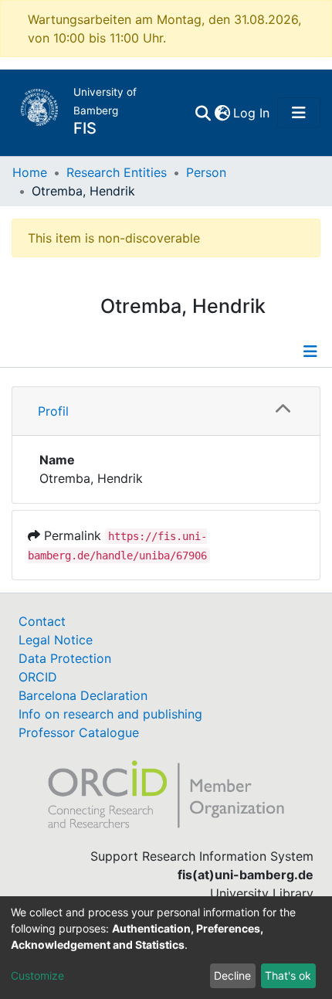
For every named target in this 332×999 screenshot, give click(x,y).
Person (206, 172)
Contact (42, 621)
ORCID (38, 677)
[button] (222, 113)
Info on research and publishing (110, 714)
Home (29, 172)
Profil (53, 411)
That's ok (288, 975)
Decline (232, 975)
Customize (37, 975)
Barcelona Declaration (83, 695)
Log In (252, 113)
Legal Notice (56, 639)
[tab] (166, 411)
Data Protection (65, 658)
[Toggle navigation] (298, 112)
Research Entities (116, 172)
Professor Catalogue (79, 732)
